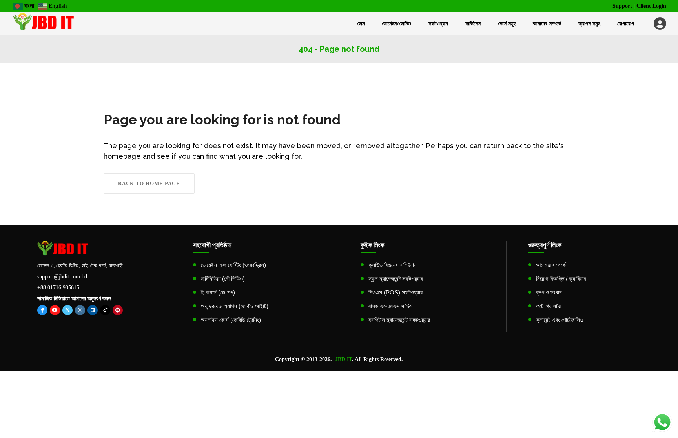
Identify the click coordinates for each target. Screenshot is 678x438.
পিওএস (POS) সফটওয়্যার (395, 292)
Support (622, 6)
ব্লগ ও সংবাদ (548, 292)
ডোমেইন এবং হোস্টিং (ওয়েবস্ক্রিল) (233, 265)
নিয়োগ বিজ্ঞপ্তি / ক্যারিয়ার (561, 278)
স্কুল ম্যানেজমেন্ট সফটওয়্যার (395, 278)
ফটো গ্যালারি (548, 306)
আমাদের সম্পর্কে (551, 265)
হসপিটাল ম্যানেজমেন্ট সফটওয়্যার (399, 319)
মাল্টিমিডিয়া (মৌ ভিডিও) (223, 278)
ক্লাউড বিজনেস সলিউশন (392, 265)
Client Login (651, 6)
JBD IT (343, 359)
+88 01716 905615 (58, 288)
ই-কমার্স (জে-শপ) (218, 292)
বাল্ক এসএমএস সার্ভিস (390, 306)
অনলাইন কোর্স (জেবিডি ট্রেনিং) (231, 319)
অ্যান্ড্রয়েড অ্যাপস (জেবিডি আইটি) (234, 306)
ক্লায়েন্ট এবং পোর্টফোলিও (559, 319)
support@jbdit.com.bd (62, 277)
